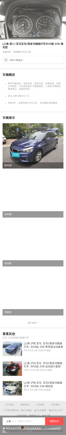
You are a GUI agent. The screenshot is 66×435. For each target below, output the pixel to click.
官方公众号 (57, 410)
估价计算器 (26, 410)
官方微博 (41, 410)
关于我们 (10, 405)
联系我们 (25, 405)
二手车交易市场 (11, 410)
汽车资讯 (55, 405)
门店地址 (40, 405)
